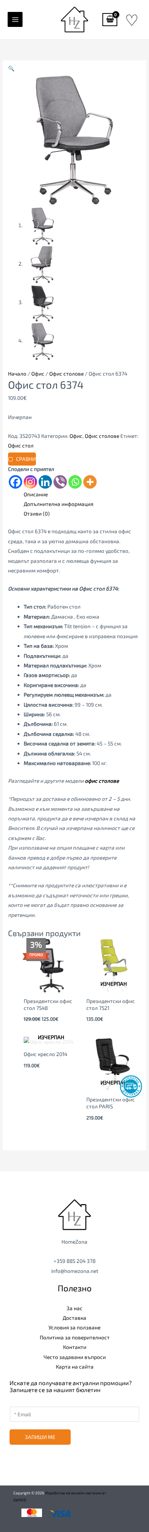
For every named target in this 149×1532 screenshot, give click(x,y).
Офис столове (66, 373)
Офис (37, 373)
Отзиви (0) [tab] (37, 513)
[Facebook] (15, 482)
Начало (17, 373)
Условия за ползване (74, 1327)
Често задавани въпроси (75, 1357)
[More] (90, 482)
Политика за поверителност (75, 1337)
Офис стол (21, 445)
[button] (11, 68)
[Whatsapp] (75, 482)
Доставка (74, 1317)
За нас (74, 1308)
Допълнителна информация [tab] (58, 504)
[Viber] (60, 482)
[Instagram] (30, 482)
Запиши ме (40, 1437)
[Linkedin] (45, 482)
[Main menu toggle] (15, 19)
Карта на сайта (75, 1366)
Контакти (74, 1347)
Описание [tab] (36, 494)
